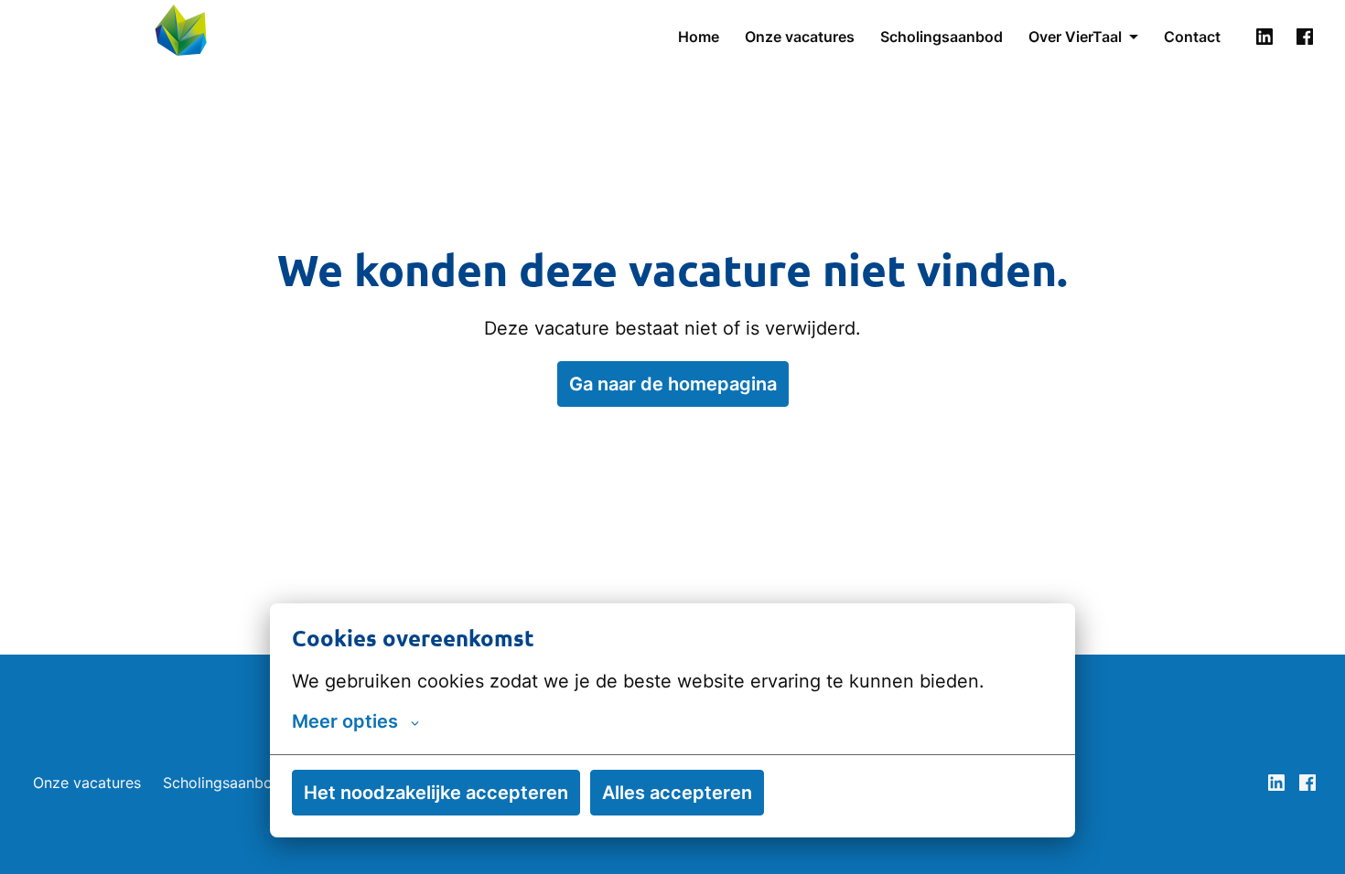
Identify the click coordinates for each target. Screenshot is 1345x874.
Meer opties (345, 721)
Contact (1192, 36)
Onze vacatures (800, 36)
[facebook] (1304, 36)
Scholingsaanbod (941, 36)
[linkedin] (1264, 36)
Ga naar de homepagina (673, 384)
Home (698, 36)
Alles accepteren (677, 793)
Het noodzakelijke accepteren (436, 793)
